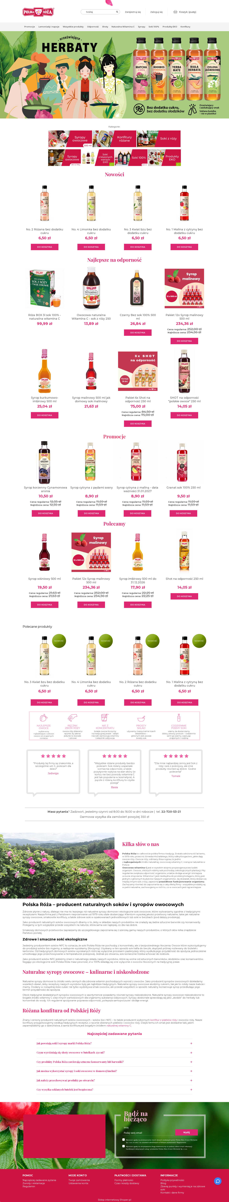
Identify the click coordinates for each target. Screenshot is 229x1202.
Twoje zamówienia (79, 1180)
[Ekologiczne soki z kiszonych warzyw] (97, 157)
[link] (114, 74)
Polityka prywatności (172, 1180)
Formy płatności (123, 1180)
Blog (163, 1183)
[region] (114, 77)
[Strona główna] (38, 12)
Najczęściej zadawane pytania (39, 1180)
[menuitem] (30, 26)
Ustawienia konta (78, 1183)
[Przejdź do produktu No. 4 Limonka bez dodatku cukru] (91, 656)
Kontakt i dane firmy (172, 1192)
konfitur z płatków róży (163, 1020)
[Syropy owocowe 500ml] (70, 138)
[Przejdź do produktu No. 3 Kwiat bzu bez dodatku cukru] (44, 656)
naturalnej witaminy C (119, 1025)
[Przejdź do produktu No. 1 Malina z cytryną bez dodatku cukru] (184, 656)
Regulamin (29, 1186)
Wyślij (186, 1132)
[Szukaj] (117, 11)
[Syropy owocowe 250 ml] (64, 157)
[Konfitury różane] (114, 138)
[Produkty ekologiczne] (164, 157)
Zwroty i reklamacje (34, 1183)
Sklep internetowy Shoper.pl (114, 1199)
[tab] (227, 36)
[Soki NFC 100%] (131, 157)
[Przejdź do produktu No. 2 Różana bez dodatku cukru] (138, 656)
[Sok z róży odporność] (159, 138)
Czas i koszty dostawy (126, 1183)
